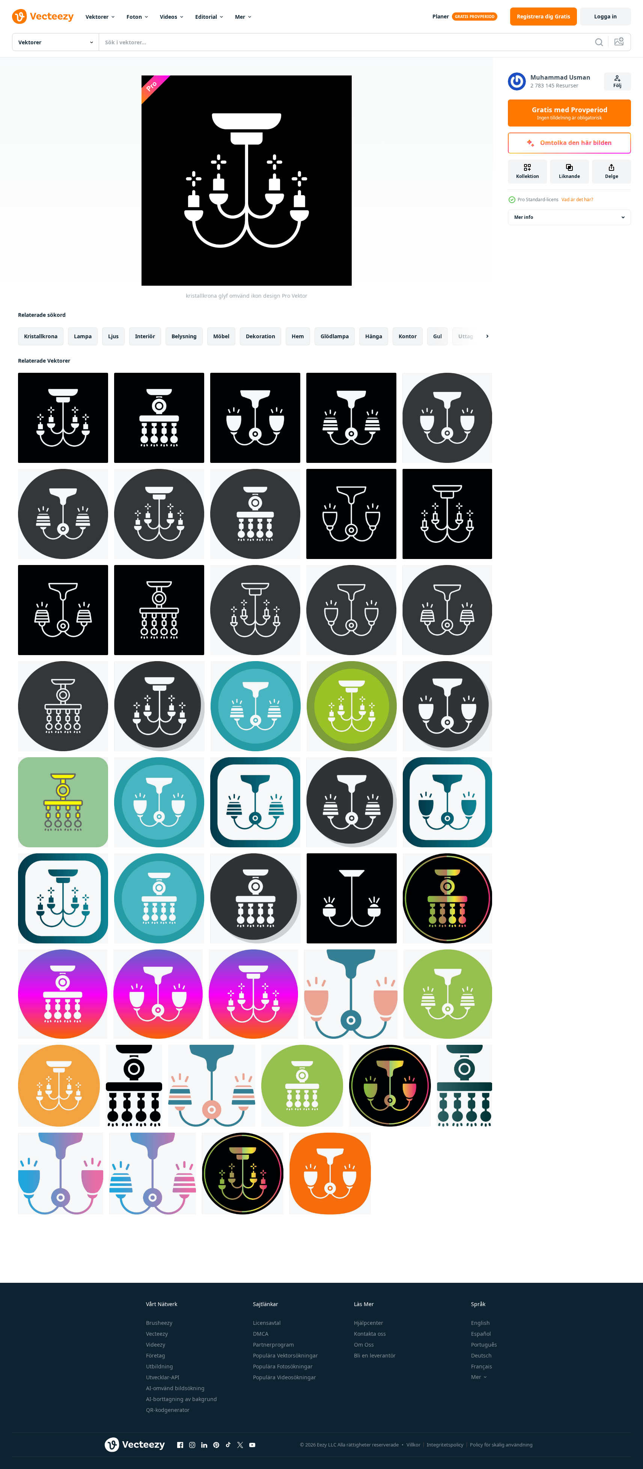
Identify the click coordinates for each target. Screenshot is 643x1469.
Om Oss (364, 1344)
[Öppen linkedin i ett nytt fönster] (204, 1445)
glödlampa (335, 336)
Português (484, 1344)
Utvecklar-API (162, 1377)
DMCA (260, 1333)
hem (298, 336)
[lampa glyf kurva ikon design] (330, 1173)
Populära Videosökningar (284, 1377)
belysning (184, 336)
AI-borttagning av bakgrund (181, 1399)
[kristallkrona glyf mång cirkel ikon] (59, 1086)
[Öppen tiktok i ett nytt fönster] (228, 1445)
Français (481, 1366)
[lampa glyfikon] (134, 1086)
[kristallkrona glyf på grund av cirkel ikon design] (352, 706)
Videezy (155, 1344)
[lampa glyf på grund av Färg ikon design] (447, 898)
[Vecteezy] (43, 16)
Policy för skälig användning (501, 1444)
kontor (408, 336)
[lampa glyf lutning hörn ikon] (63, 802)
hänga (373, 336)
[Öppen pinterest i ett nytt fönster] (216, 1445)
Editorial (206, 16)
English (480, 1322)
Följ (617, 85)
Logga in (605, 16)
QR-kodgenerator (168, 1409)
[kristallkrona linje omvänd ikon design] (447, 514)
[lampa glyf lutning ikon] (464, 1086)
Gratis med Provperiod (569, 113)
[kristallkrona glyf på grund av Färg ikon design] (242, 1173)
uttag (465, 336)
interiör (145, 336)
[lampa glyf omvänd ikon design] (159, 418)
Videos (168, 16)
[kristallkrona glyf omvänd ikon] (159, 514)
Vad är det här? (577, 199)
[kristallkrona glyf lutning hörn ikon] (63, 898)
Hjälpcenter (368, 1322)
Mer (240, 16)
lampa (83, 336)
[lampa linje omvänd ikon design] (351, 514)
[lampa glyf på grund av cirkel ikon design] (256, 706)
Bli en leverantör (375, 1355)
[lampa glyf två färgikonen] (351, 994)
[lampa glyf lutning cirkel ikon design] (62, 994)
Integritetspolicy (445, 1444)
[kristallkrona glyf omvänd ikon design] (63, 418)
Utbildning (159, 1366)
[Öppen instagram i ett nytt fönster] (192, 1445)
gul (437, 336)
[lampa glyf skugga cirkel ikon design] (447, 706)
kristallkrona (40, 336)
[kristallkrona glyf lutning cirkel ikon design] (253, 994)
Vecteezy (157, 1333)
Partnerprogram (273, 1344)
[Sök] (599, 42)
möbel (221, 336)
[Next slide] (481, 336)
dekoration (260, 336)
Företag (155, 1355)
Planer (440, 16)
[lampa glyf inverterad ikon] (447, 418)
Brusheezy (159, 1322)
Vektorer (97, 16)
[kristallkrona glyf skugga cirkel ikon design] (159, 706)
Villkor (413, 1444)
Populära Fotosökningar (283, 1366)
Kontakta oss (370, 1333)
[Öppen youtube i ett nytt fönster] (252, 1445)
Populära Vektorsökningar (285, 1355)
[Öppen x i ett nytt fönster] (240, 1445)
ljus (113, 336)
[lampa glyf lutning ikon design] (60, 1173)
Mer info (523, 217)
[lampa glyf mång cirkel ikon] (448, 994)
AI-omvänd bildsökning (175, 1388)
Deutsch (481, 1355)
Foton (134, 16)
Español (481, 1333)
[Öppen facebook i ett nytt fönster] (180, 1445)
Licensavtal (267, 1322)
